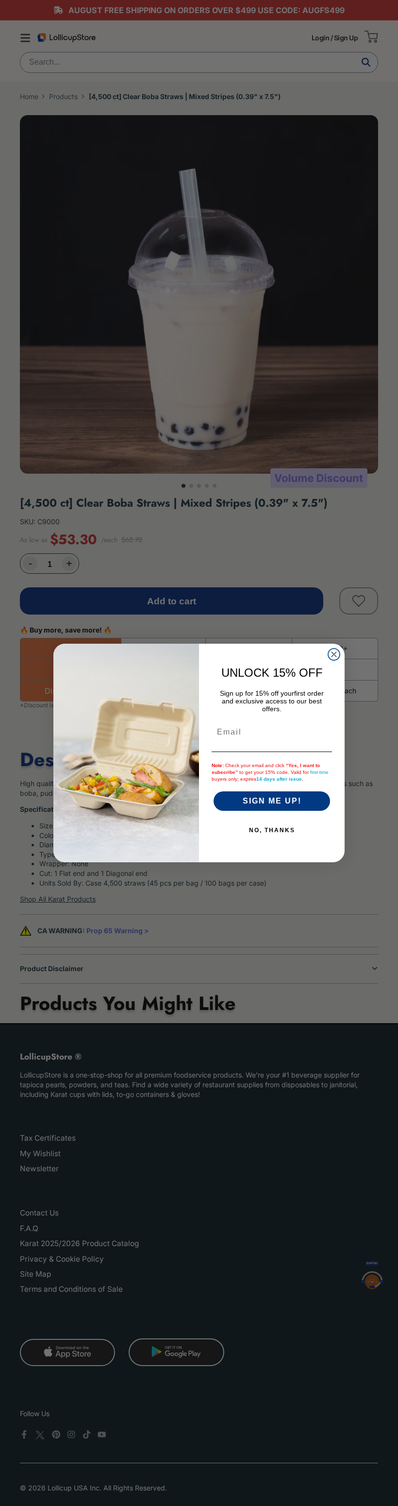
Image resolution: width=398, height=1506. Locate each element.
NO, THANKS (272, 830)
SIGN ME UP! (272, 801)
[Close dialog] (334, 654)
